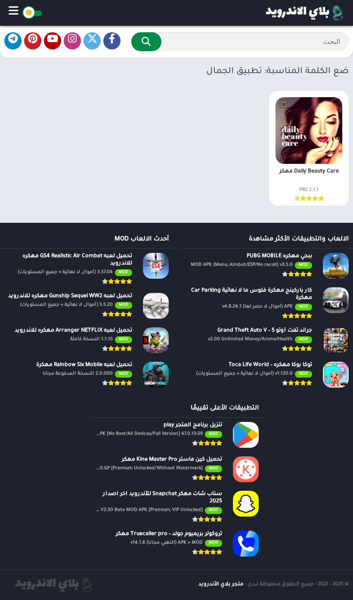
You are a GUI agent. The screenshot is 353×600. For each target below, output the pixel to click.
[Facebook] (112, 40)
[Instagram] (72, 40)
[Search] (146, 41)
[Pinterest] (32, 40)
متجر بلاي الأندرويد (220, 585)
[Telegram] (13, 40)
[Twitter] (92, 40)
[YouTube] (52, 40)
